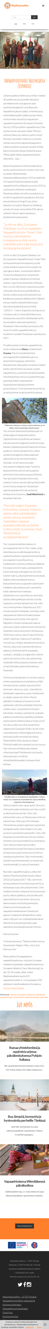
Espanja (13, 995)
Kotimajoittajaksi (12, 1304)
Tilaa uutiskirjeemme (24, 1226)
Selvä (39, 1327)
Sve (33, 24)
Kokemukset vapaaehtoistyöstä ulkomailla (31, 997)
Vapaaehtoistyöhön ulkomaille (19, 1300)
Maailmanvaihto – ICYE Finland (19, 1296)
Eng (24, 24)
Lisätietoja (29, 1327)
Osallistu (8, 1312)
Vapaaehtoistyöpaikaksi (15, 1308)
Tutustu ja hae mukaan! (13, 988)
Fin (16, 24)
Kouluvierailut (10, 1316)
